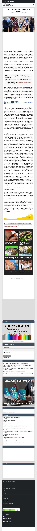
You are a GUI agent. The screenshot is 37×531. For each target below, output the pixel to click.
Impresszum (7, 529)
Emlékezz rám (7, 352)
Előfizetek (12, 1)
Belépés (8, 1)
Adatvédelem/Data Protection (19, 529)
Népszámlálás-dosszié (7, 410)
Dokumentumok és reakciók (18, 341)
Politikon (4, 495)
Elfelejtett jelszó (6, 357)
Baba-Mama (5, 493)
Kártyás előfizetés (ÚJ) (23, 82)
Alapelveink (12, 529)
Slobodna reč (5, 500)
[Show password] (32, 350)
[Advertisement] (18, 41)
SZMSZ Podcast (5, 498)
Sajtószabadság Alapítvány (8, 503)
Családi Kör (5, 490)
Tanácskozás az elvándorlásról (9, 412)
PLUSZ (4, 1)
